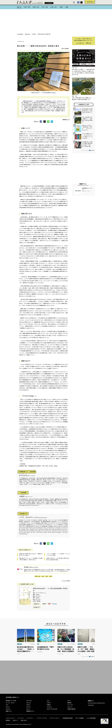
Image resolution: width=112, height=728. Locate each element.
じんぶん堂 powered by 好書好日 (24, 2)
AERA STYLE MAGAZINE (52, 709)
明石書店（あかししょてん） (31, 567)
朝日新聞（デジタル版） (11, 700)
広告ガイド (15, 720)
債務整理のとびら (30, 711)
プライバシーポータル (42, 718)
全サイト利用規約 (80, 718)
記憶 (51, 576)
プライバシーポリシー (55, 718)
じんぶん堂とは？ (49, 3)
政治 (47, 576)
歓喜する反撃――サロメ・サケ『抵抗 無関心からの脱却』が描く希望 (86, 649)
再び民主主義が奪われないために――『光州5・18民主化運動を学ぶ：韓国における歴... (25, 649)
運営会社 (8, 720)
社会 (43, 576)
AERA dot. (28, 707)
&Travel (12, 702)
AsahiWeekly (91, 705)
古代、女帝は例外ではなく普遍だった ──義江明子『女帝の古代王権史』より (83, 98)
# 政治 (79, 654)
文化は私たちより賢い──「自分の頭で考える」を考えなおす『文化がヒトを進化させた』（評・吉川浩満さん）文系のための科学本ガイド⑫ (83, 72)
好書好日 (90, 2)
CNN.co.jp (28, 702)
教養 (61, 7)
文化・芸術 (45, 7)
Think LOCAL (39, 651)
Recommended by (85, 150)
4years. (69, 700)
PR (38, 644)
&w (9, 702)
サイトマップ (21, 718)
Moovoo (8, 707)
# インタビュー (60, 654)
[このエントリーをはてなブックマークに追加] (52, 121)
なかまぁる (49, 707)
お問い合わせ (24, 720)
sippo (48, 700)
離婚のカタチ (9, 711)
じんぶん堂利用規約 (91, 718)
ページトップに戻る (66, 580)
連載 (67, 7)
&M (6, 702)
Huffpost (28, 705)
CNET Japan (29, 700)
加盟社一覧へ (89, 43)
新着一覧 (19, 7)
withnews (8, 709)
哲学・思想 (27, 7)
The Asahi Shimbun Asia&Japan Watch (96, 703)
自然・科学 (54, 7)
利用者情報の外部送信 (68, 718)
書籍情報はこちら (66, 119)
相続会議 (69, 702)
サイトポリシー (30, 718)
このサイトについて (10, 718)
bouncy (28, 709)
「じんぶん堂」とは (80, 43)
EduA (7, 705)
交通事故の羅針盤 (71, 709)
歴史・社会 (36, 7)
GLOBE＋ (49, 702)
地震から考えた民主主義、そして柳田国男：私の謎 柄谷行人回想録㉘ (65, 649)
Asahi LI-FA (69, 707)
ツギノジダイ (70, 705)
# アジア (18, 654)
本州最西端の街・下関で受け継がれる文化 (45, 648)
